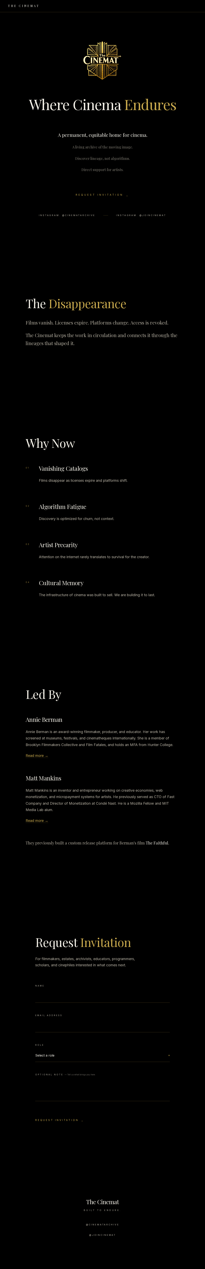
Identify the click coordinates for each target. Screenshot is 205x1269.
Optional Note (65, 1074)
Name (39, 986)
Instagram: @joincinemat (141, 215)
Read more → (37, 755)
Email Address (48, 1015)
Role (39, 1045)
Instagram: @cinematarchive (67, 215)
